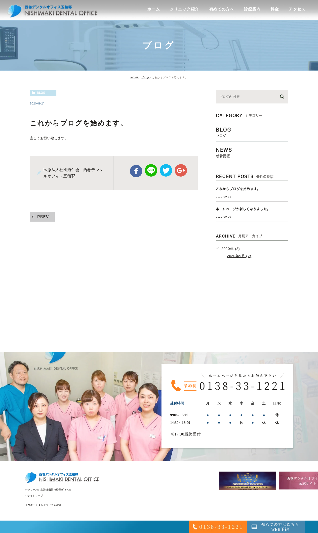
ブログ (145, 77)
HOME (134, 77)
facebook (136, 171)
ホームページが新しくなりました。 (243, 209)
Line (151, 170)
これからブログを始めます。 (238, 189)
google (181, 170)
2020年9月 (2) (239, 256)
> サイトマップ (34, 495)
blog (41, 93)
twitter (166, 170)
